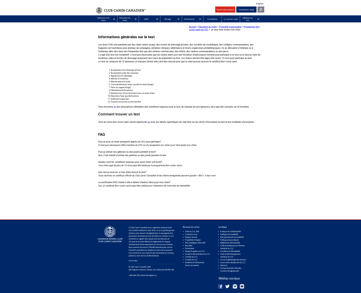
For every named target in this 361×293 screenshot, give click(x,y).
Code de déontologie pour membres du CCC (230, 255)
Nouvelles (188, 245)
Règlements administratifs (230, 243)
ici (115, 106)
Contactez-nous (246, 9)
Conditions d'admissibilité (230, 251)
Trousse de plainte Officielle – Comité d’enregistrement (231, 269)
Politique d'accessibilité (229, 234)
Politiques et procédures (229, 240)
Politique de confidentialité (230, 231)
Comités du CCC (191, 257)
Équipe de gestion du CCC (195, 251)
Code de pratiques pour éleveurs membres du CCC (232, 247)
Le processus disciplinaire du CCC (233, 262)
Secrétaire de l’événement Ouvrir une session (194, 264)
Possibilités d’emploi (193, 240)
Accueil (192, 27)
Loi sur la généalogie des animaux (233, 259)
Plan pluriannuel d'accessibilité (232, 237)
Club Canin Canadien (155, 10)
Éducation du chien (207, 27)
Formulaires (189, 248)
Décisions (223, 265)
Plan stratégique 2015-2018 (195, 243)
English (259, 3)
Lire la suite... (133, 260)
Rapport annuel (191, 237)
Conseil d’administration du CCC (197, 254)
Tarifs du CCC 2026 (192, 231)
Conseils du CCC (191, 259)
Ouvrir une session (225, 9)
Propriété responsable (230, 27)
